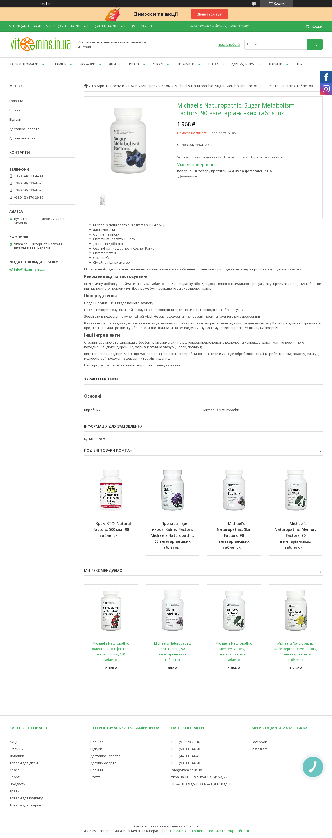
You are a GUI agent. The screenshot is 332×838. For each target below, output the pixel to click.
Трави (15, 791)
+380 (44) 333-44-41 (185, 756)
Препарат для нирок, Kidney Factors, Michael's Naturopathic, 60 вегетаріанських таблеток (173, 535)
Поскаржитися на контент (184, 831)
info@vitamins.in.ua (29, 269)
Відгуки (15, 119)
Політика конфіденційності (228, 831)
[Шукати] (315, 44)
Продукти (18, 784)
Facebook (259, 742)
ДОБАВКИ (87, 64)
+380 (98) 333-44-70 (185, 763)
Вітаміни (17, 749)
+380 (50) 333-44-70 (185, 749)
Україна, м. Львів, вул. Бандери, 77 (199, 777)
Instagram (259, 749)
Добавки (17, 756)
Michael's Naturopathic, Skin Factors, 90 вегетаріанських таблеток (234, 535)
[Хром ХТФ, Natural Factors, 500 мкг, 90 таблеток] (111, 490)
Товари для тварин (25, 805)
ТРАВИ (213, 64)
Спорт (15, 777)
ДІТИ (112, 64)
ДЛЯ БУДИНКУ (242, 64)
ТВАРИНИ (274, 64)
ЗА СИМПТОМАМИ (23, 64)
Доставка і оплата (24, 128)
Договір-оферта (22, 138)
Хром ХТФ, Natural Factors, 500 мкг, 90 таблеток (112, 529)
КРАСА (134, 64)
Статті (95, 777)
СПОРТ (158, 64)
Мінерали (149, 86)
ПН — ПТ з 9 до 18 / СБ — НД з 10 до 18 (201, 784)
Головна (16, 100)
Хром (166, 86)
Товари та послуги (107, 86)
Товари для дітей (24, 763)
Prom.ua (192, 826)
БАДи (132, 86)
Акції (13, 742)
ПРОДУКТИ (186, 64)
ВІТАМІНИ (59, 64)
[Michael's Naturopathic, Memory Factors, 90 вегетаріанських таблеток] (295, 490)
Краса (14, 770)
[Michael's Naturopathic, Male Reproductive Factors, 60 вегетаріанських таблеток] (295, 610)
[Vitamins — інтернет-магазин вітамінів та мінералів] (40, 50)
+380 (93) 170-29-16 (185, 742)
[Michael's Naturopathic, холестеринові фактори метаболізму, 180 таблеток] (111, 610)
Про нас (15, 110)
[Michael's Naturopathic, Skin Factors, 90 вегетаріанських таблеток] (234, 490)
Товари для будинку (26, 798)
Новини (96, 770)
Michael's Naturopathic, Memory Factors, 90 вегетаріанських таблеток (296, 535)
